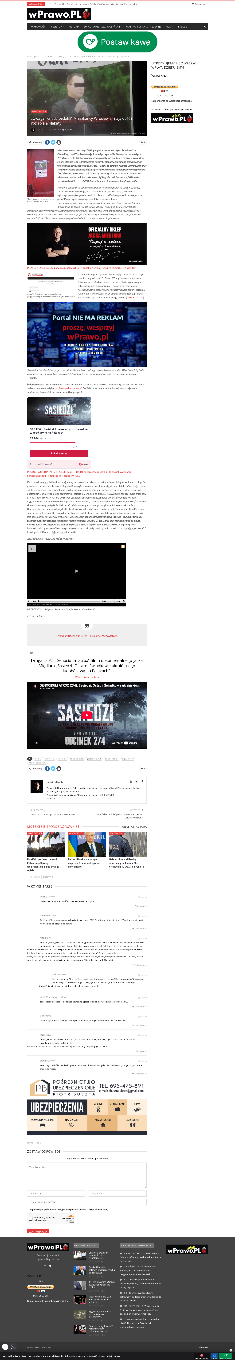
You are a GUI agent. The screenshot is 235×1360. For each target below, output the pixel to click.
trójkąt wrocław (128, 759)
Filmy (169, 26)
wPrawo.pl (203, 1347)
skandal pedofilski (111, 759)
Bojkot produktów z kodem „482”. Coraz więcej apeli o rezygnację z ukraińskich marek (138, 1270)
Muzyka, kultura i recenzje (143, 26)
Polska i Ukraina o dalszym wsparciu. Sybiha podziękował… (102, 1270)
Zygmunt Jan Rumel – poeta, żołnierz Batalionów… (100, 1314)
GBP (171, 95)
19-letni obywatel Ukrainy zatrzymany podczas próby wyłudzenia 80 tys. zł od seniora (126, 863)
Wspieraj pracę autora (87, 677)
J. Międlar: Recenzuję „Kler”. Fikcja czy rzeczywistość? (86, 635)
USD (165, 95)
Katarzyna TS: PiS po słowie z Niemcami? (52, 814)
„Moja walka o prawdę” (70, 388)
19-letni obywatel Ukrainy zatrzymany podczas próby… (102, 1284)
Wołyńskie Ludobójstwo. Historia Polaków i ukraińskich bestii (119, 816)
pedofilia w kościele (94, 759)
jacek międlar (49, 759)
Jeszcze (182, 26)
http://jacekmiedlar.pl (69, 791)
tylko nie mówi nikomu (37, 763)
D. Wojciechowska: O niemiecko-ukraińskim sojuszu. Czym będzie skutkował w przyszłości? (140, 1310)
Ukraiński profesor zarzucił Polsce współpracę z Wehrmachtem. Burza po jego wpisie (140, 1257)
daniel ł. (38, 759)
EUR (159, 95)
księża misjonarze (77, 759)
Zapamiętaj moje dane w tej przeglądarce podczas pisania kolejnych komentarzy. (69, 1209)
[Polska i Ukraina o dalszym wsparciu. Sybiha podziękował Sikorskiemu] (87, 844)
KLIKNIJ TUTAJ (108, 795)
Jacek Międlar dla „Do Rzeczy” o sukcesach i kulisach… (100, 1299)
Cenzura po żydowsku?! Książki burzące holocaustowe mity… (101, 1329)
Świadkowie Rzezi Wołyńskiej (102, 26)
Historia (73, 26)
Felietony (57, 26)
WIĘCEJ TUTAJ (135, 297)
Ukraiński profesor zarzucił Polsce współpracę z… (98, 1255)
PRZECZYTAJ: (81, 267)
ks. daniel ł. (62, 759)
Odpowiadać (140, 906)
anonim (127, 1253)
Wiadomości (38, 26)
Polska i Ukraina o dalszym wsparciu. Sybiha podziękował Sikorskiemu (84, 863)
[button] (9, 1346)
